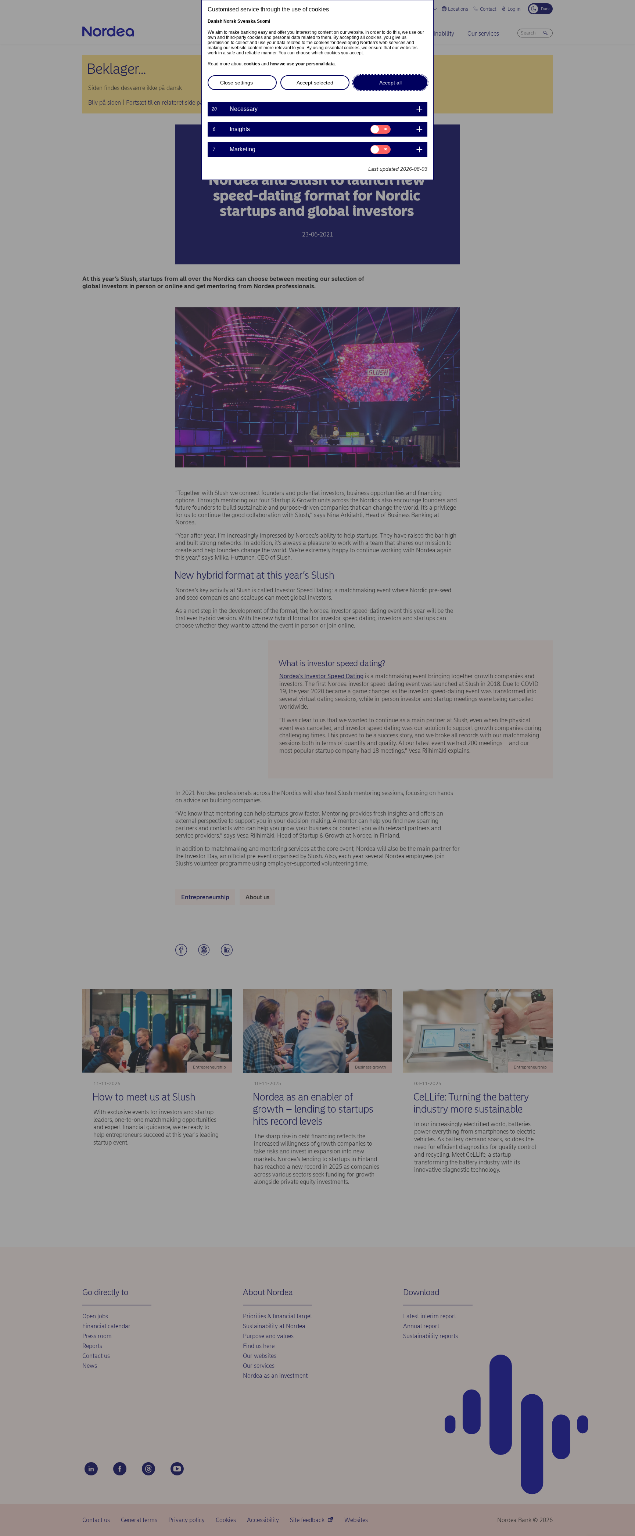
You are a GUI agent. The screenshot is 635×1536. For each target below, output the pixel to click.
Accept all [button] (390, 83)
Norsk (229, 21)
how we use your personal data (302, 63)
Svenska (246, 21)
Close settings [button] (236, 83)
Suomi (263, 21)
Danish (215, 21)
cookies (252, 63)
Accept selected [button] (315, 83)
